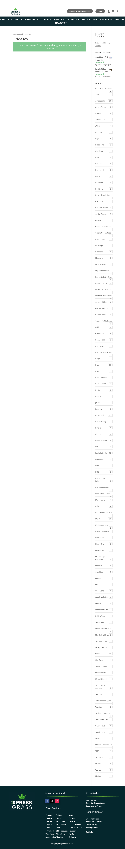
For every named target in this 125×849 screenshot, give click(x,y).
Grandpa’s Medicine (103, 322)
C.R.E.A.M (103, 201)
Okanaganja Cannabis (103, 558)
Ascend (103, 113)
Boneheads (103, 170)
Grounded (103, 333)
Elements (103, 258)
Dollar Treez (103, 239)
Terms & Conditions (94, 822)
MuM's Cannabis (103, 526)
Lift (103, 447)
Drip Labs (103, 252)
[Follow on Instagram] (57, 801)
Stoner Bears (103, 672)
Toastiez (103, 707)
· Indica (49, 818)
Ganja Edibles (103, 302)
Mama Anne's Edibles (103, 479)
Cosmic (103, 220)
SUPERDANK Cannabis (103, 686)
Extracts (72, 19)
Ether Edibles (103, 264)
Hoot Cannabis (103, 377)
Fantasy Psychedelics (103, 296)
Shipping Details (92, 819)
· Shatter (72, 821)
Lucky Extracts (103, 453)
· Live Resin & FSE (76, 828)
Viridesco (103, 757)
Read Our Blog (92, 800)
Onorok (103, 578)
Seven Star (103, 622)
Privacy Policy (92, 827)
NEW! (10, 19)
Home (2, 19)
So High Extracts (103, 647)
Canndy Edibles (103, 208)
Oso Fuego (103, 591)
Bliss (103, 157)
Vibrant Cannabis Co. (104, 745)
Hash (58, 828)
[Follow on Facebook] (47, 801)
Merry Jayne (103, 500)
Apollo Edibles (103, 107)
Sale (17, 19)
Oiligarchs (103, 550)
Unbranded (103, 726)
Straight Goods (103, 679)
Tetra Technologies (103, 701)
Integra (103, 396)
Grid (103, 327)
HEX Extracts (103, 340)
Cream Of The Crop (103, 234)
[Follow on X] (52, 801)
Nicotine (59, 837)
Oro (103, 584)
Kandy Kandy (103, 421)
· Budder (72, 831)
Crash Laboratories (103, 227)
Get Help (89, 832)
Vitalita (103, 763)
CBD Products (62, 831)
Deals (71, 815)
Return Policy (91, 825)
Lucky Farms (103, 459)
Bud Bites (103, 182)
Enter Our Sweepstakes (95, 803)
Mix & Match (62, 834)
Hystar (103, 390)
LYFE (103, 472)
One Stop (103, 572)
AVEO (103, 126)
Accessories (105, 19)
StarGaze (103, 660)
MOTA (103, 519)
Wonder (103, 770)
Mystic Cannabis (103, 531)
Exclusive (120, 19)
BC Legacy (103, 132)
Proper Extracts (103, 610)
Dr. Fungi (103, 245)
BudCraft (103, 189)
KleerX (103, 434)
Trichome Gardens (103, 714)
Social (103, 654)
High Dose (103, 346)
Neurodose (103, 537)
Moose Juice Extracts (103, 513)
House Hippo (103, 384)
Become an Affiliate (94, 806)
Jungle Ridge (103, 415)
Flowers (45, 19)
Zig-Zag (103, 776)
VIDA (103, 751)
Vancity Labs (103, 732)
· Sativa (49, 821)
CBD (95, 19)
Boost (103, 176)
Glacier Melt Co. (103, 308)
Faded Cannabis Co (103, 290)
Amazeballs (103, 101)
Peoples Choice (103, 597)
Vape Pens (50, 834)
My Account (61, 23)
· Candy (59, 818)
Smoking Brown (103, 641)
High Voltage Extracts (104, 353)
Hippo (103, 358)
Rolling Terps (103, 616)
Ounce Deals (31, 19)
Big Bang (103, 138)
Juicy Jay (103, 409)
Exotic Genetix (103, 283)
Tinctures (73, 834)
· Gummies (60, 821)
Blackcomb (103, 145)
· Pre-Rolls (50, 831)
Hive (103, 365)
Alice (103, 94)
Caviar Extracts (103, 214)
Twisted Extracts (103, 719)
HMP (103, 371)
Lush (103, 465)
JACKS (103, 403)
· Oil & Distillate (75, 825)
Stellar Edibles (103, 666)
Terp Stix (103, 694)
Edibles (58, 19)
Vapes (85, 19)
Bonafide (103, 163)
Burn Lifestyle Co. (103, 196)
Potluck (103, 603)
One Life (103, 566)
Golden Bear (103, 315)
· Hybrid (49, 825)
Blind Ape (103, 151)
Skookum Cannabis (103, 629)
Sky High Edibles (103, 635)
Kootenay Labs (103, 440)
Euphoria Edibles (103, 271)
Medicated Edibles (103, 494)
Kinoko (103, 428)
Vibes (103, 738)
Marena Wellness (103, 488)
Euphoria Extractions (103, 278)
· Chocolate (61, 825)
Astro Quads (103, 120)
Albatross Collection (103, 89)
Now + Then (103, 544)
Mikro (103, 506)
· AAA (48, 828)
